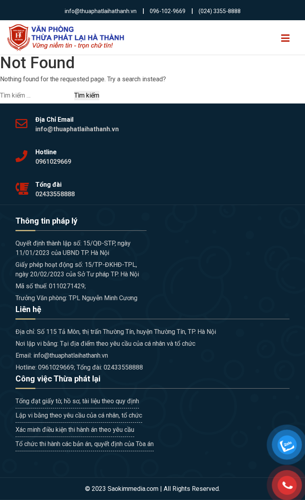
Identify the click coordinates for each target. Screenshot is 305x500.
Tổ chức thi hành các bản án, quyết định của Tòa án (84, 444)
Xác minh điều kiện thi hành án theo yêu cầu (74, 429)
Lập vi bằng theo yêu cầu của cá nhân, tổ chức (78, 415)
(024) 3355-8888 (220, 11)
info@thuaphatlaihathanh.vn (101, 11)
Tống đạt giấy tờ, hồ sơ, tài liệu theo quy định (77, 401)
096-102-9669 (167, 11)
